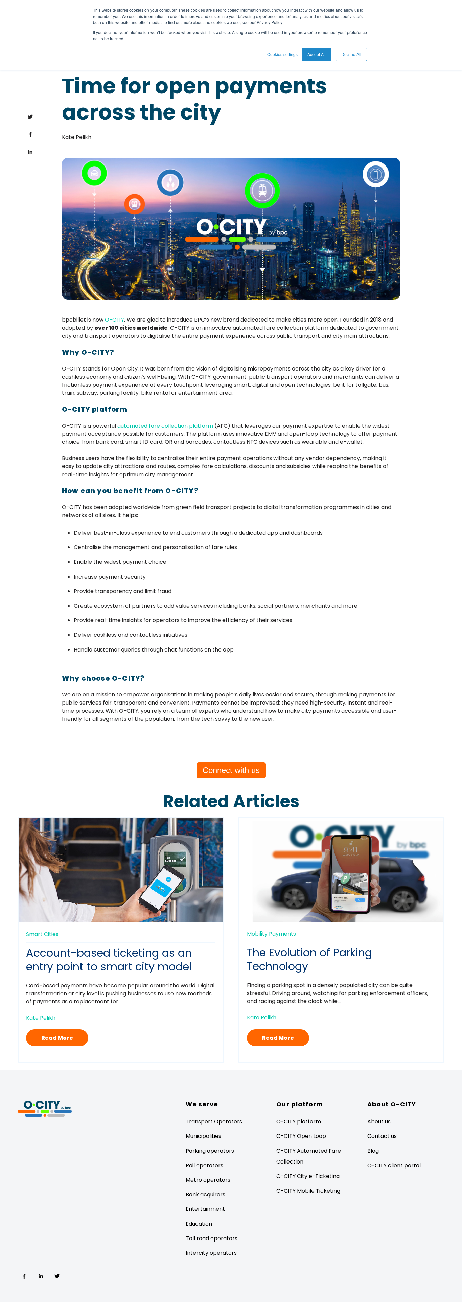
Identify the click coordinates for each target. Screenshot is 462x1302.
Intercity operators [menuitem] (211, 1253)
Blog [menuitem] (373, 1151)
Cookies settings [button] (282, 54)
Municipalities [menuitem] (203, 1136)
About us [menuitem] (379, 1121)
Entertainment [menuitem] (205, 1209)
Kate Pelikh (76, 137)
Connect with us (231, 770)
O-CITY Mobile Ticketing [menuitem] (308, 1191)
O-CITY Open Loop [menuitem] (301, 1136)
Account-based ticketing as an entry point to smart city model (109, 959)
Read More (57, 1038)
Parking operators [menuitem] (210, 1151)
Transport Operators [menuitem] (214, 1121)
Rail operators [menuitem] (204, 1165)
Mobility (257, 934)
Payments (282, 934)
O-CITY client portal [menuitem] (394, 1165)
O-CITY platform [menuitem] (298, 1121)
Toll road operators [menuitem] (211, 1238)
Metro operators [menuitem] (208, 1180)
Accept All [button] (316, 54)
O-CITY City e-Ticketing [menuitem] (308, 1176)
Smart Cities (42, 934)
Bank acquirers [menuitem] (205, 1194)
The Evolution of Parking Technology (309, 959)
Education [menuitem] (199, 1224)
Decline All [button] (351, 54)
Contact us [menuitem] (382, 1136)
